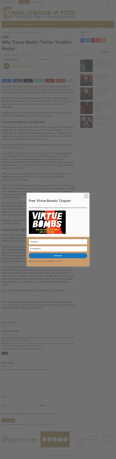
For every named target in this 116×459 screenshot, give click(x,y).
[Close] (86, 196)
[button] (58, 223)
